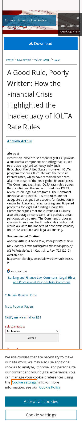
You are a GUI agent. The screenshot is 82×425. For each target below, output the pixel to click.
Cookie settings (24, 382)
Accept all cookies (41, 401)
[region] (41, 387)
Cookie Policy (49, 387)
